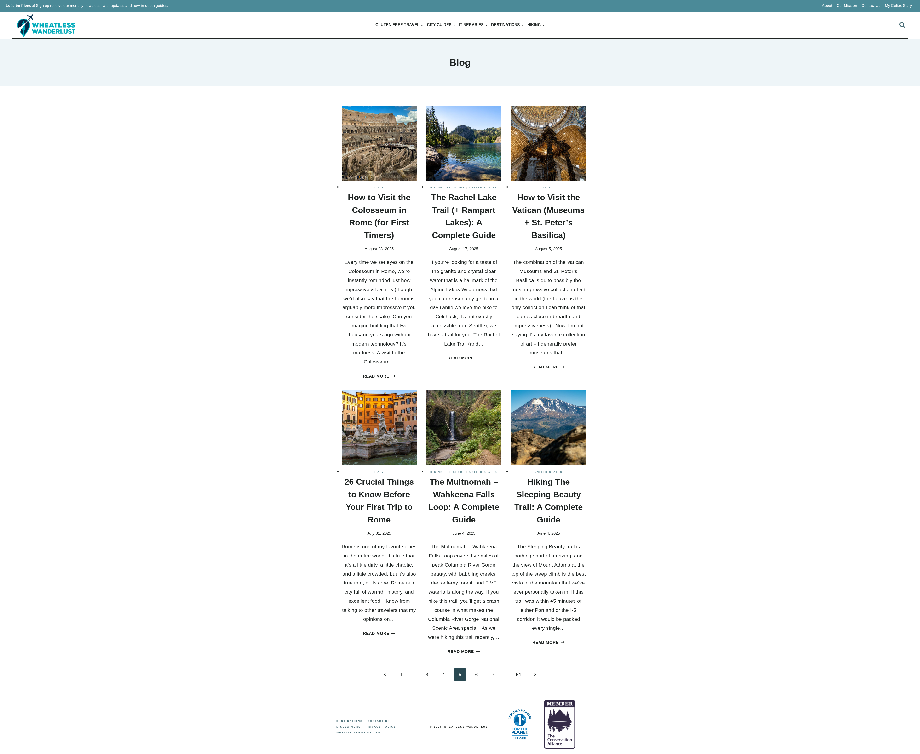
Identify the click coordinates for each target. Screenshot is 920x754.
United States (483, 187)
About (827, 6)
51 (519, 674)
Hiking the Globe (447, 187)
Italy (379, 187)
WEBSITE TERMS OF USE (358, 732)
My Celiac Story (898, 6)
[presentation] (379, 143)
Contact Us (871, 6)
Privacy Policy (381, 727)
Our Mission (847, 6)
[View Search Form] (902, 25)
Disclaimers (348, 727)
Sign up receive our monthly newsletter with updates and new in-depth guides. (87, 6)
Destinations (349, 721)
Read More (379, 376)
